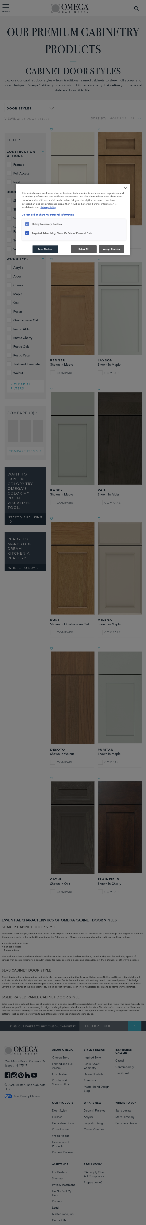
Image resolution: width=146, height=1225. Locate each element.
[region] (73, 219)
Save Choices (45, 249)
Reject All (84, 249)
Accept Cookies (111, 249)
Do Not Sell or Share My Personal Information (48, 214)
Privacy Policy (48, 207)
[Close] (125, 188)
